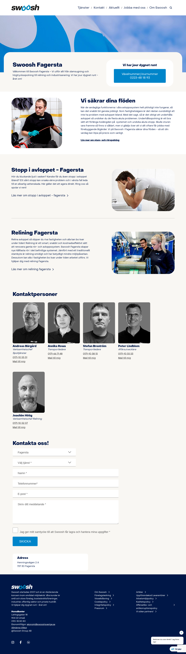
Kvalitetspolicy (143, 601)
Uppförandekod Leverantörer (150, 595)
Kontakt (99, 8)
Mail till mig (19, 361)
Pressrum (99, 608)
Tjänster (83, 8)
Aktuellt (114, 8)
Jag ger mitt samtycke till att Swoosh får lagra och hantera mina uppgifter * (65, 531)
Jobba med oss (135, 8)
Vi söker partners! (144, 611)
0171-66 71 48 (55, 353)
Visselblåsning (102, 598)
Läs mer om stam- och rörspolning (100, 140)
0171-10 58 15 (90, 353)
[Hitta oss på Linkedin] (28, 642)
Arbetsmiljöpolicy (145, 598)
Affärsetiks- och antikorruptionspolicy (146, 607)
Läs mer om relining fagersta (31, 269)
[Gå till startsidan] (25, 8)
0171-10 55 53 (125, 353)
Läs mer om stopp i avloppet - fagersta (38, 195)
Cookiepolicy (101, 601)
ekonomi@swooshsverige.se (41, 624)
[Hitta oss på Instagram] (12, 642)
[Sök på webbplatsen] (171, 7)
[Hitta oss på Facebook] (20, 642)
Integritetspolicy (103, 605)
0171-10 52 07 (20, 423)
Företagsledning (103, 595)
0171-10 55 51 (20, 357)
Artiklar (139, 592)
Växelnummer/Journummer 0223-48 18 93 (140, 75)
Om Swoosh (158, 8)
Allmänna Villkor (19, 627)
